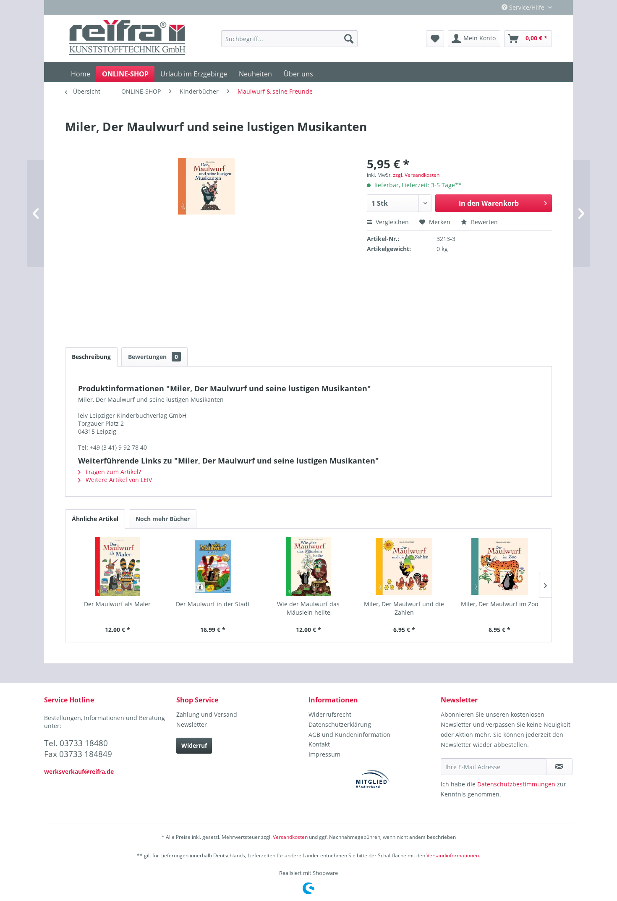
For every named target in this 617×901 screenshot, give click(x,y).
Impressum (324, 754)
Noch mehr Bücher (163, 519)
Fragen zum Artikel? (112, 472)
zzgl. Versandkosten (416, 174)
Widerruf (194, 745)
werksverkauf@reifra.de (79, 771)
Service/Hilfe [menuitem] (526, 7)
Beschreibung (91, 357)
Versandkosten (290, 837)
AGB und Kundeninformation (349, 735)
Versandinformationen (452, 855)
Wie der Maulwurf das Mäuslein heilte (308, 608)
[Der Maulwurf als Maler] (117, 566)
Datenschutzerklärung (339, 724)
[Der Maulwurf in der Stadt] (213, 566)
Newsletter (191, 724)
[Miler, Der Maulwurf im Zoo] (499, 566)
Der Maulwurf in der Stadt (213, 604)
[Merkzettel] (435, 38)
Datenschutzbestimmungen (516, 784)
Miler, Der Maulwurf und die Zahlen (404, 608)
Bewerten (483, 222)
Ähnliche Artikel (95, 519)
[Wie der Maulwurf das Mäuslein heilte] (308, 566)
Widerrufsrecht (329, 714)
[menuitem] (289, 38)
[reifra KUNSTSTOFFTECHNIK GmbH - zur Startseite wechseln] (127, 39)
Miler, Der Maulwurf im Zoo (499, 604)
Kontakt (319, 744)
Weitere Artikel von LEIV (118, 480)
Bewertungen (153, 357)
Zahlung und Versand (206, 714)
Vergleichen (391, 222)
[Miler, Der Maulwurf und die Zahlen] (404, 566)
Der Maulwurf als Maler (117, 604)
